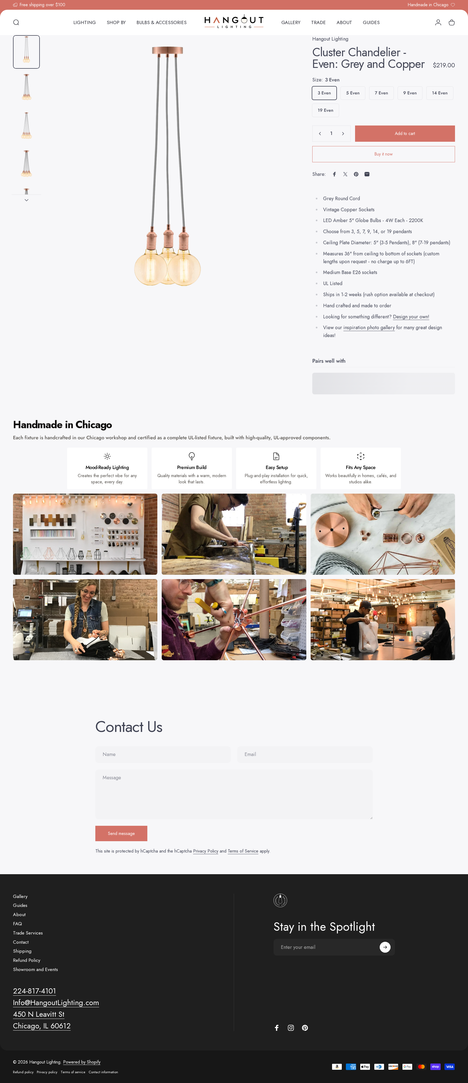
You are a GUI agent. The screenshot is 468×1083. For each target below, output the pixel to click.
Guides (20, 906)
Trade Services (28, 933)
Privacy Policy (205, 851)
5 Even (353, 93)
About (19, 915)
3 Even (324, 93)
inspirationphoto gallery (369, 327)
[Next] (276, 201)
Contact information (103, 1072)
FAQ (17, 924)
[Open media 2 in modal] (167, 189)
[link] (38, 1014)
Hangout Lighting (330, 38)
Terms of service (73, 1072)
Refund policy (23, 1072)
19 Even (325, 110)
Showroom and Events (35, 970)
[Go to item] (26, 52)
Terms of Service (243, 851)
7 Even (381, 93)
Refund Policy (26, 960)
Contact (21, 942)
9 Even (410, 93)
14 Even (440, 93)
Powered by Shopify (81, 1062)
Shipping (22, 951)
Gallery (20, 897)
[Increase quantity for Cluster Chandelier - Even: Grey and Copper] (344, 133)
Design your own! (411, 316)
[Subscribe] (385, 947)
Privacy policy (47, 1072)
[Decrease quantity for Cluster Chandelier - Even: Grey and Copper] (319, 133)
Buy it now (384, 154)
